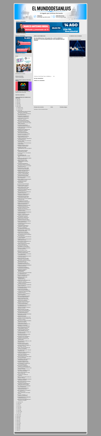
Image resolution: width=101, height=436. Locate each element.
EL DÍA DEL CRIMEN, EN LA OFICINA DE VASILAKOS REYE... (24, 141)
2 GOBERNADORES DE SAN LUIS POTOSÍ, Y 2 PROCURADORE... (23, 173)
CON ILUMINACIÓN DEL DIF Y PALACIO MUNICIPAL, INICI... (24, 350)
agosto (19, 403)
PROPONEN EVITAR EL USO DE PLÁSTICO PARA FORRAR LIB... (23, 343)
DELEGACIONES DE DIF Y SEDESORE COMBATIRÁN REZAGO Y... (24, 397)
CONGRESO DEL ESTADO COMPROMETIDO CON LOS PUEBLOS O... (24, 148)
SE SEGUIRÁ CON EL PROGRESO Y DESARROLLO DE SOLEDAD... (23, 337)
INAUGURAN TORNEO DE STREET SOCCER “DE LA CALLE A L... (23, 208)
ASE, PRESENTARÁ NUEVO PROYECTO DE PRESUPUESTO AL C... (24, 305)
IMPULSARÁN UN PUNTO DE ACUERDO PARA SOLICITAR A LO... (24, 166)
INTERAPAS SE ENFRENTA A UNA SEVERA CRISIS (23, 339)
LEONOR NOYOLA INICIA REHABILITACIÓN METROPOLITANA (24, 317)
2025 (18, 100)
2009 (18, 430)
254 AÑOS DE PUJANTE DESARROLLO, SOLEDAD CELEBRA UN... (24, 352)
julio (18, 404)
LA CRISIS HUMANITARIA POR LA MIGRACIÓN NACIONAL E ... (23, 388)
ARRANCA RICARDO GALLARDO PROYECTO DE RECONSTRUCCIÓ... (24, 310)
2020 (18, 414)
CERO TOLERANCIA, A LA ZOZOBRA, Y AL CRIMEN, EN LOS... (24, 391)
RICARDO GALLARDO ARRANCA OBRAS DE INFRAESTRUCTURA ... (24, 158)
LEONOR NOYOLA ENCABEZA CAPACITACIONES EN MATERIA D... (23, 290)
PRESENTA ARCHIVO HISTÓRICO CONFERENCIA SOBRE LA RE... (23, 197)
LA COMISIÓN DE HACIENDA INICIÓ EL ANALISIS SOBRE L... (24, 224)
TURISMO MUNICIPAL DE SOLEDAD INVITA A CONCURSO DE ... (23, 244)
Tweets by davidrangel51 (20, 77)
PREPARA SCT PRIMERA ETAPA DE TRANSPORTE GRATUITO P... (23, 194)
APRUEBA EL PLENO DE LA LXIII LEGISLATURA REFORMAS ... (22, 303)
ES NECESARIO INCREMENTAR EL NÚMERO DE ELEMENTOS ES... (23, 116)
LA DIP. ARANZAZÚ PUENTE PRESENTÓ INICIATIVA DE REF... (24, 235)
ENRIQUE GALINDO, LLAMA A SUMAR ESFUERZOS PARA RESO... (23, 230)
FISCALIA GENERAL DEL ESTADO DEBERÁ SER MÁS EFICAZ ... (23, 137)
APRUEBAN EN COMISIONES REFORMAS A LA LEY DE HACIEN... (23, 325)
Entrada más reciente (39, 107)
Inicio (52, 107)
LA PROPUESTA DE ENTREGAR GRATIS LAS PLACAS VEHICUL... (24, 256)
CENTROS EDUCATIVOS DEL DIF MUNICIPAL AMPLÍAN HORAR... (23, 175)
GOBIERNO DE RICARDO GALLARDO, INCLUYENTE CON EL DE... (23, 334)
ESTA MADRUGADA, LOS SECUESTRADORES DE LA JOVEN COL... (23, 156)
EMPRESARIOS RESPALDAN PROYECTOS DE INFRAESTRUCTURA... (22, 278)
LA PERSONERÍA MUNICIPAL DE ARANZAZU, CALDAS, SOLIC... (23, 226)
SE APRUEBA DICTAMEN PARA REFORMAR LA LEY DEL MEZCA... (23, 246)
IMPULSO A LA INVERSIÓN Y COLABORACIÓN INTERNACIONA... (23, 228)
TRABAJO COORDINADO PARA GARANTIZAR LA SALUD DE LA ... (23, 299)
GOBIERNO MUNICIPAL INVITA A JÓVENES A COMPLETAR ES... (23, 145)
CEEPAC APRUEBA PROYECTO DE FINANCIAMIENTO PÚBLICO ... (23, 328)
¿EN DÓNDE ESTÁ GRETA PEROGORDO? (21, 182)
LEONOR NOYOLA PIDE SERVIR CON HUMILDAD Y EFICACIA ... (23, 281)
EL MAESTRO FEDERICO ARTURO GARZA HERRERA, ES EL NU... (23, 330)
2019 (18, 416)
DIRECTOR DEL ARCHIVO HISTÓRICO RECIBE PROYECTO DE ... (24, 261)
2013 (18, 424)
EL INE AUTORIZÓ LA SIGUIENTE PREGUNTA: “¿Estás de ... (23, 119)
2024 (18, 102)
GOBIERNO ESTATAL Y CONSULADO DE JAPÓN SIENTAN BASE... (24, 239)
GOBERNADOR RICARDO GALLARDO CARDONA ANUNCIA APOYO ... (23, 206)
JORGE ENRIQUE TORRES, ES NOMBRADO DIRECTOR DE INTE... (23, 263)
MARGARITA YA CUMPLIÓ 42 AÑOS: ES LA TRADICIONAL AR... (24, 332)
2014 (18, 423)
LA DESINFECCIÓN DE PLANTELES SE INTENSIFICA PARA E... (24, 210)
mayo (19, 407)
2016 (18, 420)
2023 (18, 103)
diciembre (19, 107)
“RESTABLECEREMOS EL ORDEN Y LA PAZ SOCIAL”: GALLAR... (24, 346)
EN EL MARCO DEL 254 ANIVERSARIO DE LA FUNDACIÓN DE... (23, 386)
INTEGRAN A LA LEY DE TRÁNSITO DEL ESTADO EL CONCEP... (24, 319)
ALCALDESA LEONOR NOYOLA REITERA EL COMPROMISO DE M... (24, 273)
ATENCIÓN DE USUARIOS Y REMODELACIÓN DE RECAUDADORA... (22, 270)
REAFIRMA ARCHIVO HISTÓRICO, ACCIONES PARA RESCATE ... (23, 312)
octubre (19, 110)
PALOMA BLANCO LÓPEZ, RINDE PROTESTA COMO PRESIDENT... (23, 168)
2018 (18, 417)
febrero (19, 411)
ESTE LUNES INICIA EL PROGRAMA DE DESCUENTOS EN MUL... (24, 114)
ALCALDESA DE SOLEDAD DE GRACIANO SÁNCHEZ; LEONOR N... (24, 164)
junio (18, 406)
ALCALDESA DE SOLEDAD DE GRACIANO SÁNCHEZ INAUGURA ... (24, 125)
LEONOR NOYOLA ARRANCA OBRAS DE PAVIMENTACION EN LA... (24, 190)
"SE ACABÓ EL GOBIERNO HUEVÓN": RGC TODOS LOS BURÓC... (23, 370)
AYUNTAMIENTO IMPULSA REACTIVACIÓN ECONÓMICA (22, 132)
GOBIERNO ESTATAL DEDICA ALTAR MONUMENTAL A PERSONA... (23, 130)
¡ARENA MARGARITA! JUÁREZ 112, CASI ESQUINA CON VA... (24, 341)
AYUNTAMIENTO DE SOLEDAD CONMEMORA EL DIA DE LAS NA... (23, 201)
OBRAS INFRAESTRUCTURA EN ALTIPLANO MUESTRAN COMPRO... (24, 121)
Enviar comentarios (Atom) (43, 109)
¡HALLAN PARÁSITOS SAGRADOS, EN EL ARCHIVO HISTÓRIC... (24, 368)
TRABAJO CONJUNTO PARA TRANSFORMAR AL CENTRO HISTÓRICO (22, 161)
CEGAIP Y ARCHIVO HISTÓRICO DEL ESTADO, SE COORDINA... (23, 348)
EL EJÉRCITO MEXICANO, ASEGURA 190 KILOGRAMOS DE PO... (24, 139)
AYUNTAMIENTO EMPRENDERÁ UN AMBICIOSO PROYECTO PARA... (23, 384)
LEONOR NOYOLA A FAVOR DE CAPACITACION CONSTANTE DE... (23, 233)
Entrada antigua (63, 107)
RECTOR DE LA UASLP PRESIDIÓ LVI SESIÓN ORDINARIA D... (23, 294)
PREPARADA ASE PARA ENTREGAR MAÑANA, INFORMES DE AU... (23, 171)
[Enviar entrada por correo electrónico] (53, 76)
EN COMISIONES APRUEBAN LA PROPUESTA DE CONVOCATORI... (23, 268)
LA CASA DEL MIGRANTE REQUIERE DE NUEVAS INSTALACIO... (24, 212)
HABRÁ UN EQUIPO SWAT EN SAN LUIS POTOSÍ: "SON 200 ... (24, 377)
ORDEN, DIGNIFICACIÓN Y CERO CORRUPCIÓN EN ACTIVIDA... (23, 188)
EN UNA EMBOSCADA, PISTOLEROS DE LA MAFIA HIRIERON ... (24, 237)
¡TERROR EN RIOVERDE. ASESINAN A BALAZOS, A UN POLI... (23, 308)
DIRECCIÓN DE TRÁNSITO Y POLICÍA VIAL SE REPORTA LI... (23, 177)
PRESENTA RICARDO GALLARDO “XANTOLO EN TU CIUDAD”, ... (23, 185)
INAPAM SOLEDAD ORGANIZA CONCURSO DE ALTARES (22, 151)
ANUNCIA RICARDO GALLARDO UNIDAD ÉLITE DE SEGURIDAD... (24, 357)
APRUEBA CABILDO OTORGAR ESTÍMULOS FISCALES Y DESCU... (23, 219)
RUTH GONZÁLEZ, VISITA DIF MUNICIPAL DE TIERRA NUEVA (23, 217)
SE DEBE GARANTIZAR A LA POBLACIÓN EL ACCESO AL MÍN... (24, 128)
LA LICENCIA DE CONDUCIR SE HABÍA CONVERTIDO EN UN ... (24, 292)
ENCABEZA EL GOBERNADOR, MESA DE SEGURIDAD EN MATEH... (24, 379)
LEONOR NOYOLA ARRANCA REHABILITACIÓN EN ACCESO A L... (23, 301)
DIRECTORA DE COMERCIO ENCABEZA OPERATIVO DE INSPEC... (24, 321)
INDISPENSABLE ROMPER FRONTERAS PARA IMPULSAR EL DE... (24, 314)
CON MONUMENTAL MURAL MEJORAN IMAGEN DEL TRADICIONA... (24, 112)
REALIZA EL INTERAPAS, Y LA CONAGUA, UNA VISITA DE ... (22, 395)
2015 (18, 421)
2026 (18, 99)
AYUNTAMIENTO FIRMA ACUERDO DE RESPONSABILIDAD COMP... (24, 359)
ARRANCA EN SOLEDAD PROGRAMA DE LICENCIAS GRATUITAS (24, 265)
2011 (17, 427)
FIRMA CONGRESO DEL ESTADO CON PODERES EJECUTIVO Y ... (24, 192)
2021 (18, 106)
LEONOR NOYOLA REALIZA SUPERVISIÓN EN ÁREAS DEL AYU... (24, 323)
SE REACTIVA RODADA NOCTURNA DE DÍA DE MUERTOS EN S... (24, 221)
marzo (19, 410)
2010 (18, 428)
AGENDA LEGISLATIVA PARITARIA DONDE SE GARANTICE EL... (23, 203)
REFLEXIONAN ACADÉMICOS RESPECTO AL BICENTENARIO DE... (24, 366)
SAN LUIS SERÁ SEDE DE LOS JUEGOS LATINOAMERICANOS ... (24, 254)
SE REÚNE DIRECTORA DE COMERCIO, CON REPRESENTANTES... (24, 287)
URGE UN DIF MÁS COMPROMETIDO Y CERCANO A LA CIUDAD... (24, 400)
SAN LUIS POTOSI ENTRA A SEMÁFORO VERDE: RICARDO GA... (24, 285)
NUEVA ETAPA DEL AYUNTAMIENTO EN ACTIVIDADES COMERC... (24, 242)
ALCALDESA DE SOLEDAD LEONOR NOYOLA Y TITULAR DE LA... (23, 134)
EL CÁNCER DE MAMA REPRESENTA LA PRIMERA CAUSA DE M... (24, 283)
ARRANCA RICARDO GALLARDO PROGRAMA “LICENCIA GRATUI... (23, 259)
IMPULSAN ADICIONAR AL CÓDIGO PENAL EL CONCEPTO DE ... (23, 275)
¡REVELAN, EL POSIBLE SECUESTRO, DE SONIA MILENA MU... (23, 248)
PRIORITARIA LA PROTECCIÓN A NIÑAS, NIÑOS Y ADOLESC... (24, 123)
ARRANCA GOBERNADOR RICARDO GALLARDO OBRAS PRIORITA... (23, 296)
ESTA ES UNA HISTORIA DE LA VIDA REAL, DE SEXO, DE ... (23, 373)
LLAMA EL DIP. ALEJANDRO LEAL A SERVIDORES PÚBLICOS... (23, 355)
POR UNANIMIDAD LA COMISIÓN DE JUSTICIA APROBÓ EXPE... (23, 364)
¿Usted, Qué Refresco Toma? (22, 250)
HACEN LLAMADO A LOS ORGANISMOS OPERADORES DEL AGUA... (24, 180)
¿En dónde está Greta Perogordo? (23, 183)
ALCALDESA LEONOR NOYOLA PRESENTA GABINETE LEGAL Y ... (23, 361)
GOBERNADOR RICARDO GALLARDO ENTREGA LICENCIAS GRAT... (23, 252)
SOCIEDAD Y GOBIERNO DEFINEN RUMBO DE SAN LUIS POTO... (23, 215)
